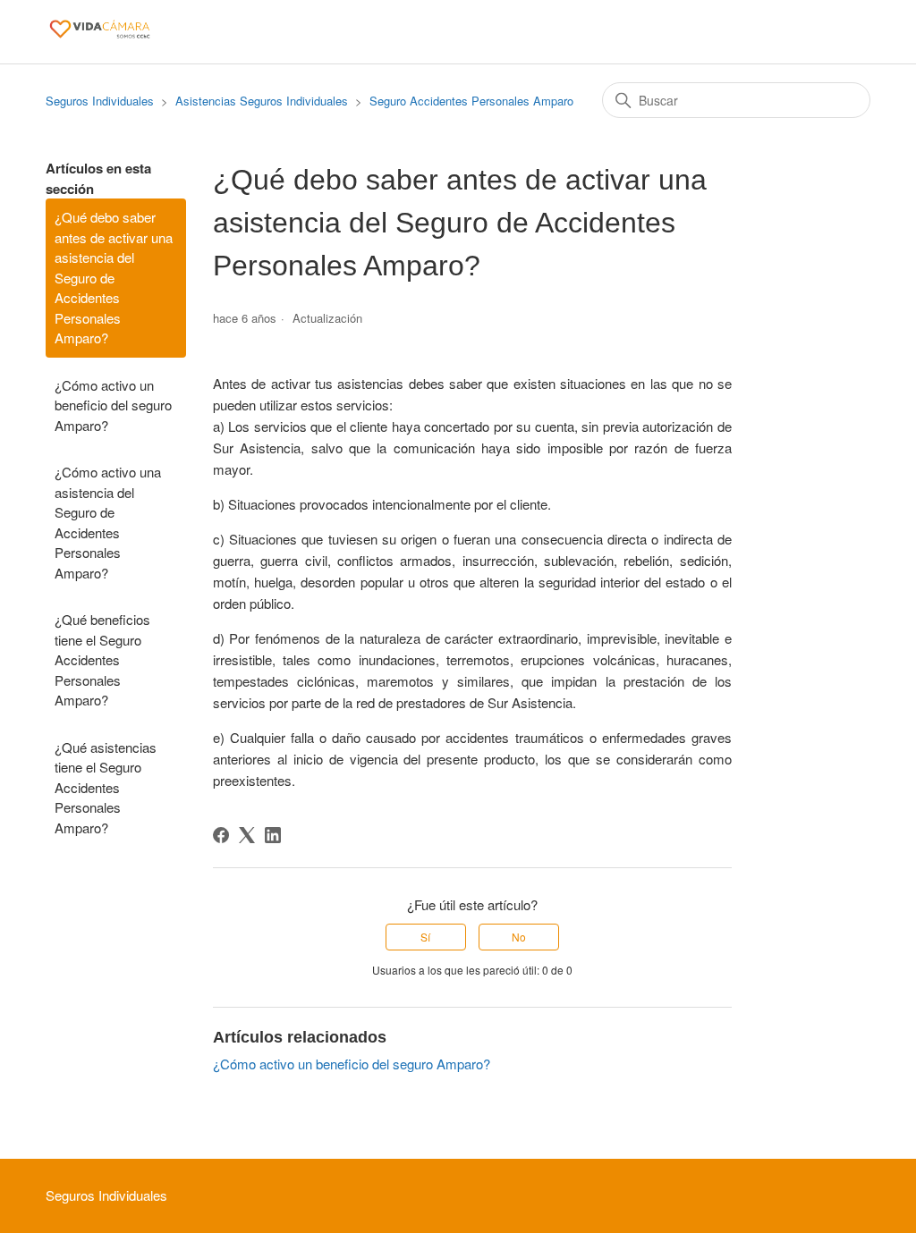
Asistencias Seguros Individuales (261, 100)
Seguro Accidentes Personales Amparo (471, 100)
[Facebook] (221, 835)
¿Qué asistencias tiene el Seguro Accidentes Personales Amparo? (106, 787)
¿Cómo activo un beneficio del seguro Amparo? (113, 405)
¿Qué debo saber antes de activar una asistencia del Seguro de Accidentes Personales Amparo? (114, 277)
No (519, 936)
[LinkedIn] (273, 835)
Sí (425, 936)
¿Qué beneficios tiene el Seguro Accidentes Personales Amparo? (102, 659)
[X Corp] (247, 835)
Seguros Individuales (100, 100)
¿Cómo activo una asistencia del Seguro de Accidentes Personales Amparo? (108, 522)
